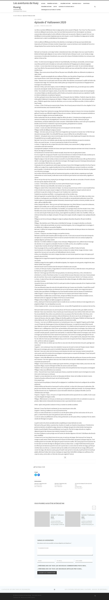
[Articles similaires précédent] (90, 507)
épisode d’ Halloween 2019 (40, 483)
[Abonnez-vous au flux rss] (95, 596)
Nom (40, 560)
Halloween (19, 15)
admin (37, 25)
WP (19, 597)
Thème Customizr (31, 597)
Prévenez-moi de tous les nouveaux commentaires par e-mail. (62, 565)
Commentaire (43, 548)
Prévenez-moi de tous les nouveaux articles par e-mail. (60, 568)
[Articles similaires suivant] (94, 507)
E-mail (59, 560)
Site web (79, 560)
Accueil (15, 15)
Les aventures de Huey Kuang (24, 595)
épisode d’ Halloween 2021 (61, 483)
